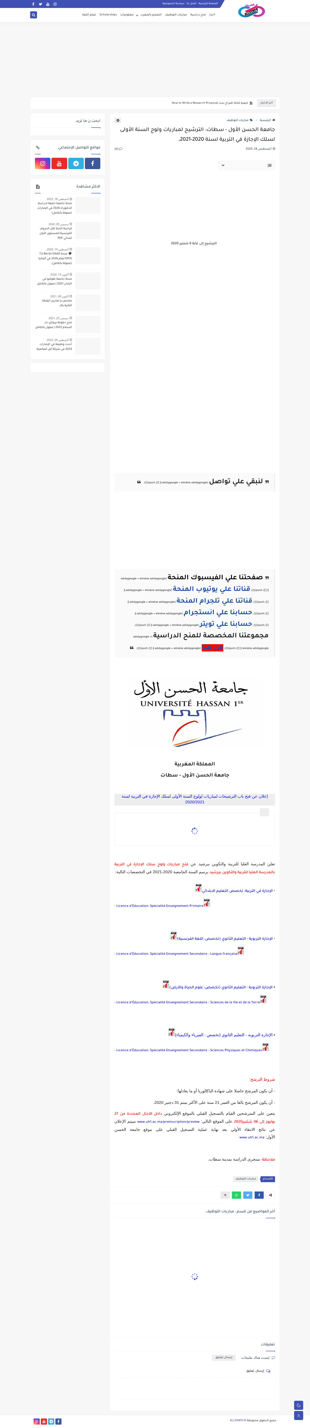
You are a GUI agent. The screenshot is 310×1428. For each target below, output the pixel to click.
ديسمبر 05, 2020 (59, 224)
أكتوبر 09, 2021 (59, 296)
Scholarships (108, 15)
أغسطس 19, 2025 (58, 249)
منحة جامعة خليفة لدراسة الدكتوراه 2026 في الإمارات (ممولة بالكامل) (54, 208)
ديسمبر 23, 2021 (59, 318)
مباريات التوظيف (176, 15)
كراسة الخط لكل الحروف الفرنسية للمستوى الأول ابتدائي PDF (55, 233)
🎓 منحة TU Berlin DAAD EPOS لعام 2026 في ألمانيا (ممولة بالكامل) (55, 258)
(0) (116, 149)
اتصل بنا (191, 3)
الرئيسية (265, 120)
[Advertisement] (155, 62)
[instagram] (55, 4)
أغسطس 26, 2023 (58, 340)
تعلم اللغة (89, 15)
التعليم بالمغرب (151, 15)
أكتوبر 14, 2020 (59, 274)
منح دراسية (198, 15)
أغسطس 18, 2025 (58, 199)
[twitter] (40, 4)
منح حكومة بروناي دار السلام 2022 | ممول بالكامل (53, 325)
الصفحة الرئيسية (208, 3)
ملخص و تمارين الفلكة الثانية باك (57, 303)
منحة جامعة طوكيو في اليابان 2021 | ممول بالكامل (54, 282)
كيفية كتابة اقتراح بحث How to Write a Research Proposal (210, 103)
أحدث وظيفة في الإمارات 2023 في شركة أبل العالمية (54, 347)
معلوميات (127, 15)
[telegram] (76, 163)
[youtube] (48, 4)
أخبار (212, 15)
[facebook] (33, 4)
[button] (259, 1195)
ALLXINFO (236, 1420)
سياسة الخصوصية (173, 3)
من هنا (212, 647)
